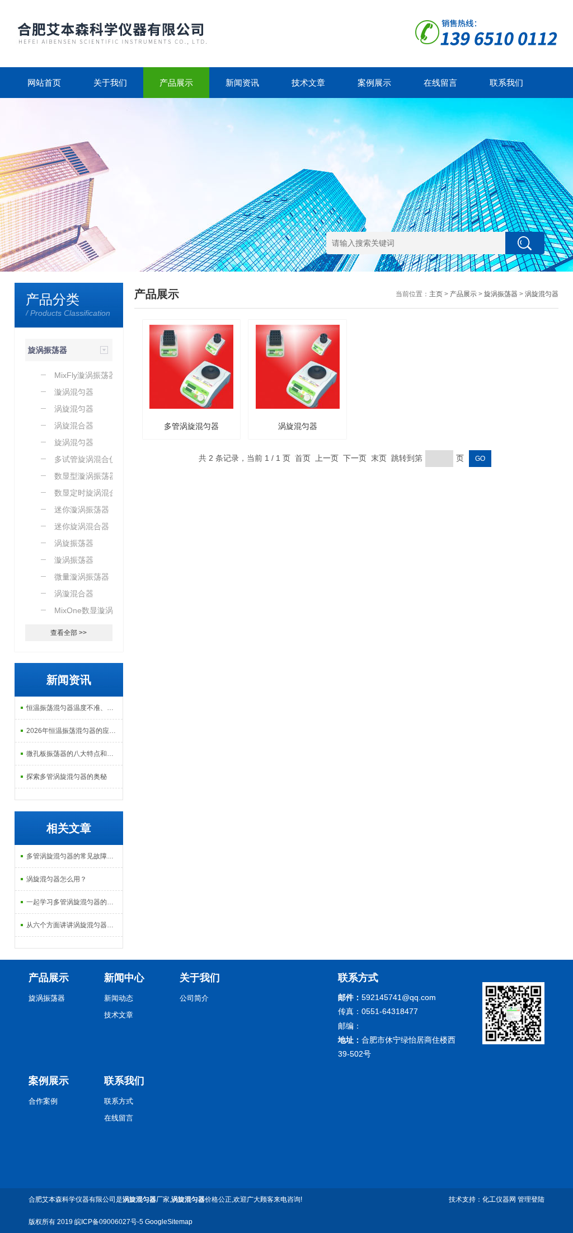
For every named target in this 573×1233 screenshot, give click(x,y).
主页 (436, 294)
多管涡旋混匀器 (191, 426)
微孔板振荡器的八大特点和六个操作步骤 (74, 754)
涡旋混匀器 (541, 294)
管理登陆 (531, 1199)
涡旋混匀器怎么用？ (56, 879)
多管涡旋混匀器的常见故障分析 (73, 856)
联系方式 (118, 1101)
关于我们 (110, 82)
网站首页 (44, 82)
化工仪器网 (499, 1199)
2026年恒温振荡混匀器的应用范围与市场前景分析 (74, 731)
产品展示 (176, 82)
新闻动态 (118, 998)
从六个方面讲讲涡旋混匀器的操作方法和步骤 (74, 925)
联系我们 (506, 82)
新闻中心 (124, 977)
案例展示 (374, 82)
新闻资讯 (242, 82)
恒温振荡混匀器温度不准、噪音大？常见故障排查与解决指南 (74, 708)
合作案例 (43, 1101)
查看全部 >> (68, 633)
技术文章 (308, 82)
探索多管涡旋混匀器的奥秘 (66, 777)
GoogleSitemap (168, 1222)
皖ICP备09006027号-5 (108, 1222)
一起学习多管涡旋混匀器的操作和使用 (74, 902)
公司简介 (194, 998)
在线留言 (440, 82)
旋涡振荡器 (47, 349)
